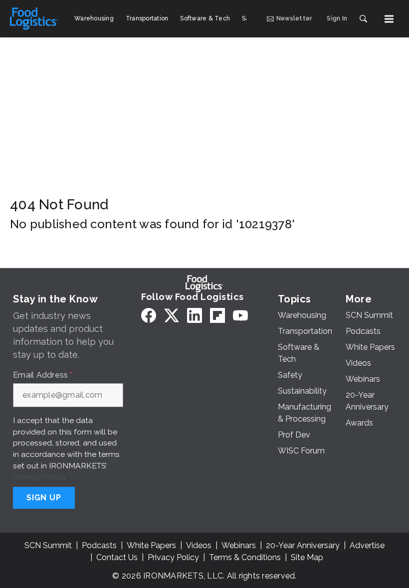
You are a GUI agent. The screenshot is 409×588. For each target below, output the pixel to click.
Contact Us (117, 557)
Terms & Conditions (245, 557)
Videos (198, 545)
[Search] (363, 19)
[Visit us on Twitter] (171, 315)
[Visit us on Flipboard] (217, 315)
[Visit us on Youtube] (240, 315)
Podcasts (99, 545)
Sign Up (43, 497)
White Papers (151, 545)
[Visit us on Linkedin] (194, 315)
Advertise (367, 545)
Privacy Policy (38, 476)
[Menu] (389, 19)
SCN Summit (48, 545)
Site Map (307, 557)
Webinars (238, 545)
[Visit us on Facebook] (148, 315)
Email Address (43, 375)
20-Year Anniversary (303, 545)
